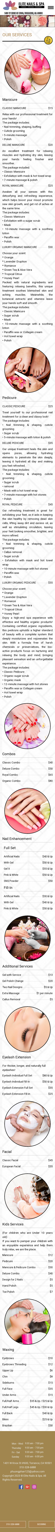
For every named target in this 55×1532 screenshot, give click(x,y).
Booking (41, 1524)
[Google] (27, 1487)
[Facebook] (21, 1487)
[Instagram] (34, 1487)
